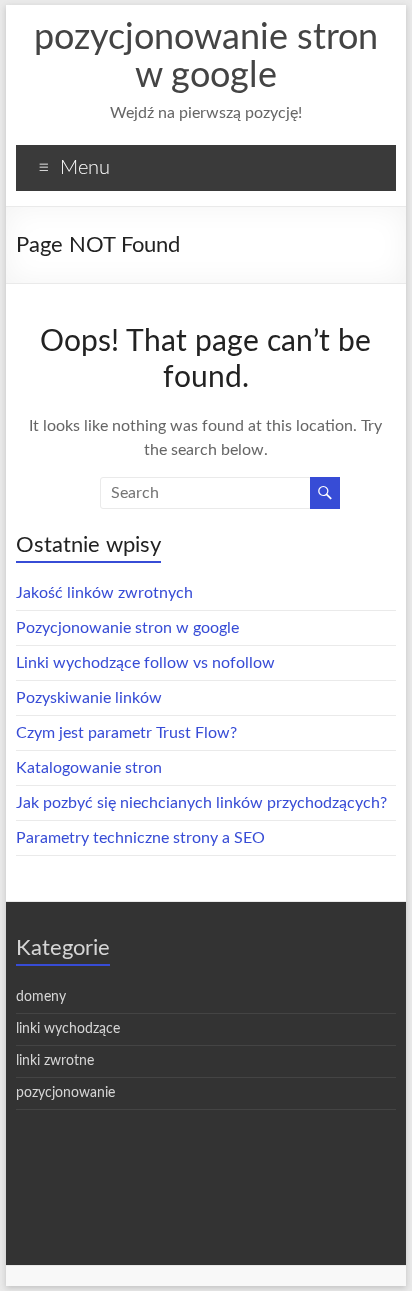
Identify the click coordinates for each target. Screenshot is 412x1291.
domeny (41, 997)
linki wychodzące (68, 1029)
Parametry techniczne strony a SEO (140, 838)
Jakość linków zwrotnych (104, 593)
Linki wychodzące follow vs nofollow (145, 663)
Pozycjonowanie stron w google (127, 628)
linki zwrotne (55, 1061)
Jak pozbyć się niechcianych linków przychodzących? (201, 803)
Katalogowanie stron (89, 768)
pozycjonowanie (65, 1093)
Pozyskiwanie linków (89, 698)
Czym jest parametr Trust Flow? (126, 733)
